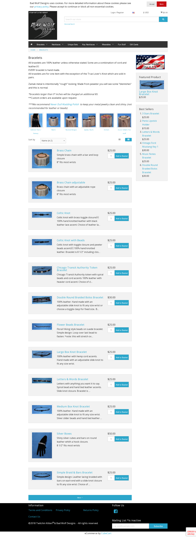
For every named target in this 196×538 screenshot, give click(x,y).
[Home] (31, 44)
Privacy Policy (63, 510)
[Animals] (106, 120)
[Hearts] (53, 120)
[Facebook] (115, 512)
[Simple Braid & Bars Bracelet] (42, 475)
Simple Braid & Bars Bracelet (75, 472)
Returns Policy (91, 510)
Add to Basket (122, 156)
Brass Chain (64, 150)
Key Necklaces (88, 44)
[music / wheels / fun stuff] (124, 120)
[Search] (163, 19)
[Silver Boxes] (42, 445)
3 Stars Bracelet (150, 113)
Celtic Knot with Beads (71, 240)
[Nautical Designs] (71, 120)
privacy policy (41, 6)
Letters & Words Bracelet (72, 379)
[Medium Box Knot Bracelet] (42, 409)
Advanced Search (69, 24)
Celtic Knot (63, 213)
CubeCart (106, 533)
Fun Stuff (122, 44)
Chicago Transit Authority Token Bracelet (77, 269)
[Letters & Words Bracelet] (42, 380)
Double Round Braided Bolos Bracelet (80, 297)
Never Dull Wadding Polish (64, 104)
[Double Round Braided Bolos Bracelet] (42, 299)
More (79, 497)
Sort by (31, 139)
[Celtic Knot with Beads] (42, 242)
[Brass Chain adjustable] (42, 190)
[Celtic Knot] (42, 214)
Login (113, 12)
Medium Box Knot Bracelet (73, 406)
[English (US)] (133, 12)
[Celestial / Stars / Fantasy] (35, 120)
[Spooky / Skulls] (88, 120)
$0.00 (165, 12)
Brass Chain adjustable (71, 182)
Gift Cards (134, 44)
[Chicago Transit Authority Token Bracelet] (42, 271)
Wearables (106, 44)
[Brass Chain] (42, 159)
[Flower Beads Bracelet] (42, 326)
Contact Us (34, 516)
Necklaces (56, 44)
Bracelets (41, 44)
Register (120, 12)
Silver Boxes (64, 433)
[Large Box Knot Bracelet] (42, 354)
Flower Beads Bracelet (70, 324)
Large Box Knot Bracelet (72, 352)
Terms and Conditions (40, 510)
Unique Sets (73, 44)
